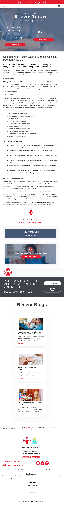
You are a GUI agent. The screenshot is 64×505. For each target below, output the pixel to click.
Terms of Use (32, 492)
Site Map (32, 488)
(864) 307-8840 (37, 21)
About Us (48, 469)
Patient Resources (22, 469)
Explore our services (52, 289)
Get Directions (32, 457)
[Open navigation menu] (58, 6)
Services (12, 469)
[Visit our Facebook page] (38, 463)
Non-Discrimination (32, 485)
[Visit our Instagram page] (47, 463)
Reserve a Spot (26, 3)
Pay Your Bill (40, 3)
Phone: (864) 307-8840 (15, 461)
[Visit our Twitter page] (42, 463)
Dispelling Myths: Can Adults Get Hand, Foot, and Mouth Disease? (29, 333)
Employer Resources (37, 469)
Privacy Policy (32, 482)
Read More (20, 343)
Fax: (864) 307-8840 (15, 465)
